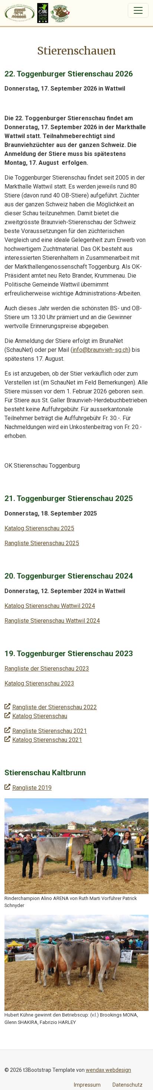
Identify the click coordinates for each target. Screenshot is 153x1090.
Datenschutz (128, 1085)
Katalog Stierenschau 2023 (39, 683)
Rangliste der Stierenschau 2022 (54, 707)
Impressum (87, 1085)
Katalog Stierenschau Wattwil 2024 (49, 605)
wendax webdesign (108, 1070)
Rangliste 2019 (32, 787)
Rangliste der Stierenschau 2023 (46, 668)
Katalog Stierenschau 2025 (39, 528)
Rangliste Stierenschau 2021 (49, 730)
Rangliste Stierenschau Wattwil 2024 (52, 620)
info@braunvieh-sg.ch (100, 349)
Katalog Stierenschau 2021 (47, 739)
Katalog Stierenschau (39, 716)
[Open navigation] (138, 10)
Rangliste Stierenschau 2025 (41, 543)
